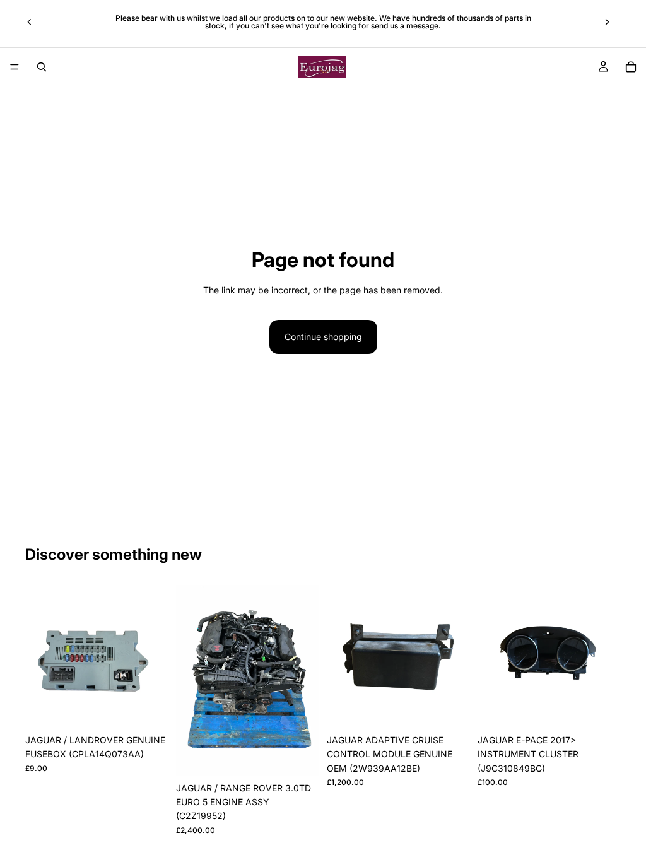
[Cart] (631, 67)
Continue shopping (323, 336)
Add (159, 708)
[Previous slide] (30, 22)
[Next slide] (607, 22)
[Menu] (14, 66)
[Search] (42, 67)
